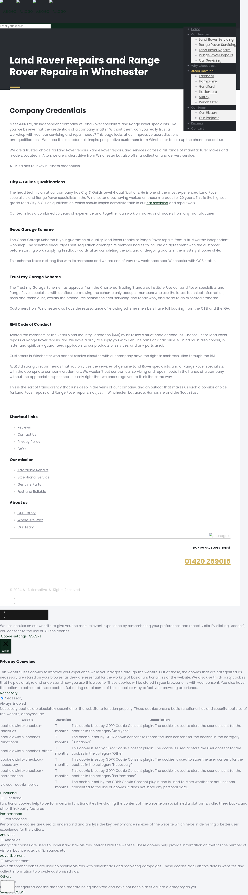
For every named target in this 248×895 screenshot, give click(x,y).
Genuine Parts (29, 484)
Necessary (13, 698)
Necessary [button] (9, 693)
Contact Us (26, 434)
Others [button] (5, 876)
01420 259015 (208, 561)
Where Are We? (30, 520)
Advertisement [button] (12, 855)
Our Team (25, 527)
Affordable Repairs (32, 470)
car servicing (157, 203)
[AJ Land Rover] (33, 11)
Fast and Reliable (31, 491)
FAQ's (21, 449)
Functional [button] (8, 793)
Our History (26, 513)
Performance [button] (11, 814)
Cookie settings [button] (14, 636)
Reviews (24, 427)
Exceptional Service (33, 477)
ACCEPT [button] (35, 636)
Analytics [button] (7, 834)
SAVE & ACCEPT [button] (12, 892)
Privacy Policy (28, 441)
